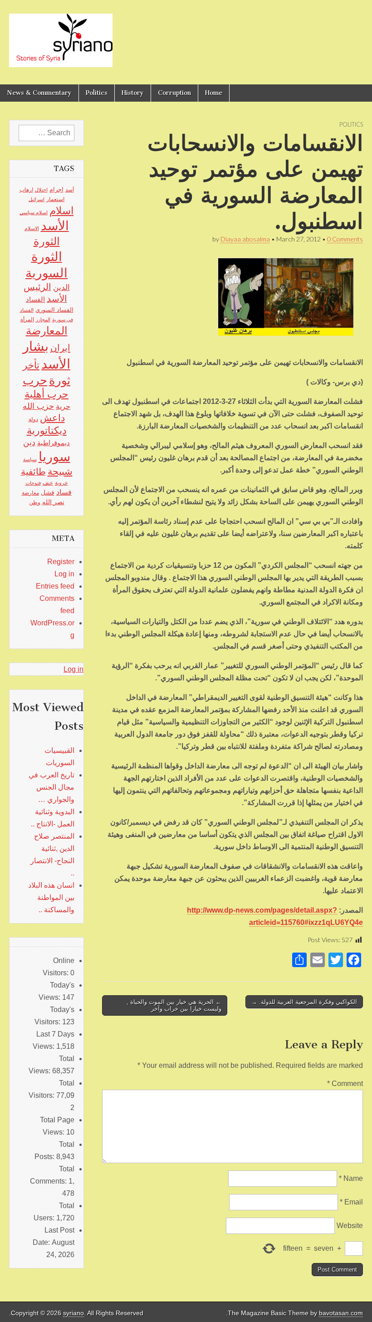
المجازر (43, 319)
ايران (60, 348)
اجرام (56, 189)
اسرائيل (36, 199)
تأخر (31, 365)
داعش (52, 418)
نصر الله (53, 502)
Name (351, 1178)
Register (60, 561)
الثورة (47, 241)
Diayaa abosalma (245, 239)
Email (351, 1202)
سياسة (30, 459)
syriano (73, 1313)
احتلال (41, 189)
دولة (33, 419)
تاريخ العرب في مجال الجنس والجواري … (51, 787)
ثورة (59, 380)
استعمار (55, 199)
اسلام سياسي (34, 212)
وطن (34, 502)
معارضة (30, 493)
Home (213, 93)
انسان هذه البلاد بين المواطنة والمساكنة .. (51, 897)
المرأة (27, 319)
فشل (47, 492)
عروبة (61, 483)
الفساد (35, 299)
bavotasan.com (341, 1313)
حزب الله (38, 406)
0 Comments (345, 239)
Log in (64, 574)
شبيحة (60, 471)
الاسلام (31, 228)
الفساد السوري (54, 309)
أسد (69, 190)
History (133, 93)
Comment (345, 1083)
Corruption (174, 93)
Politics (97, 93)
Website (350, 1225)
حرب (35, 380)
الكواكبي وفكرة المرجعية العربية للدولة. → (304, 1001)
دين (29, 442)
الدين (61, 287)
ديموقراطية (53, 443)
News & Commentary (39, 93)
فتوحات (33, 483)
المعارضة (47, 330)
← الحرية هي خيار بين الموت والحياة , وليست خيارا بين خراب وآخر (174, 1005)
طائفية (33, 472)
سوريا (54, 456)
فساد (64, 492)
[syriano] (61, 35)
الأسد (55, 225)
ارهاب (26, 190)
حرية (63, 406)
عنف (48, 483)
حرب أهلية (46, 394)
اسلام (61, 210)
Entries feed (55, 586)
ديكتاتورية (47, 430)
